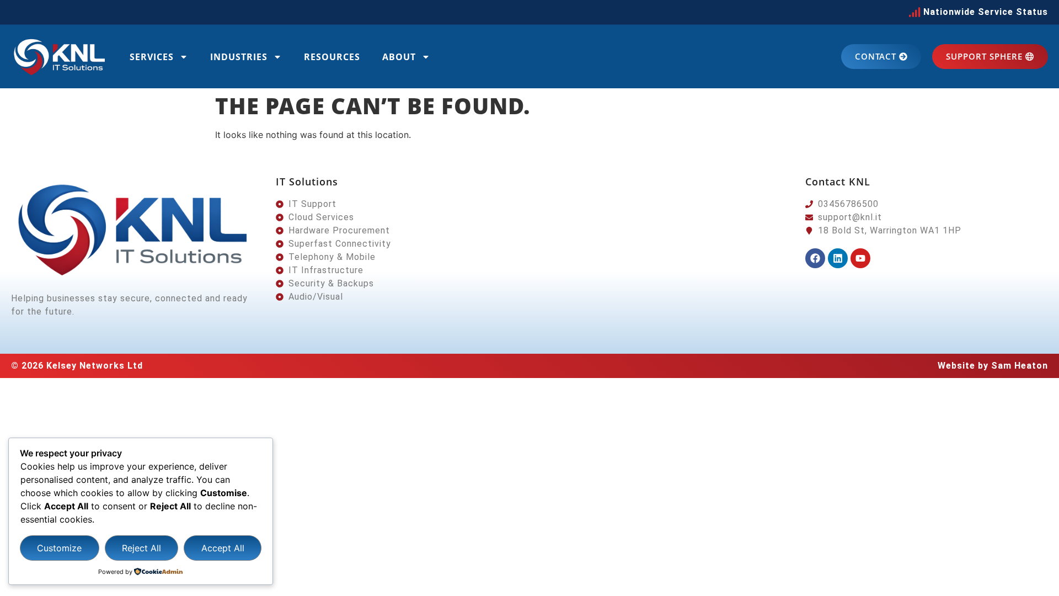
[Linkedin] (838, 258)
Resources (332, 57)
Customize (59, 548)
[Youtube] (860, 258)
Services (152, 57)
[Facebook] (815, 258)
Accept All (222, 548)
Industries (239, 57)
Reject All (141, 548)
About (399, 57)
